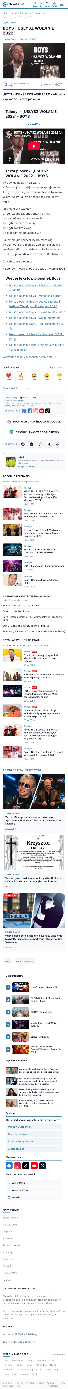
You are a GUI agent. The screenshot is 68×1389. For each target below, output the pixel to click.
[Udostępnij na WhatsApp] (40, 444)
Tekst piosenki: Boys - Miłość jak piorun (35, 295)
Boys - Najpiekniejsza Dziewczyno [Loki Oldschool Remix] (34, 631)
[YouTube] (41, 410)
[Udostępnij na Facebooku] (22, 444)
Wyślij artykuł (19, 1182)
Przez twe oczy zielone (20, 1141)
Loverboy (25, 1374)
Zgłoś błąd (60, 84)
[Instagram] (35, 410)
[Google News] (24, 410)
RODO (62, 1383)
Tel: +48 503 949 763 (19, 1341)
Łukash (19, 1365)
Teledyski (24, 13)
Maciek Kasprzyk (45, 1360)
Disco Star (8, 1266)
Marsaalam (41, 1365)
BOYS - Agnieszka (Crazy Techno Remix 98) (26, 625)
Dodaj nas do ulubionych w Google (18, 84)
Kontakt (16, 1197)
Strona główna (10, 13)
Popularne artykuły (16, 1060)
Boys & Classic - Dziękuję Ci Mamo (21, 605)
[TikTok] (47, 410)
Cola (6, 1360)
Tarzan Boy (17, 1360)
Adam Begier (11, 39)
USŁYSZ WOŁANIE (24, 961)
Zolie (14, 1374)
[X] (42, 1165)
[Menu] (61, 4)
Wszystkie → (58, 1354)
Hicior (53, 1365)
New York (8, 1369)
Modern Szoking (25, 1369)
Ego (57, 1369)
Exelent (30, 1360)
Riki (35, 1374)
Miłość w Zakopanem (19, 1126)
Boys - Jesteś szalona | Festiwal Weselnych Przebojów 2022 (32, 618)
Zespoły (7, 1280)
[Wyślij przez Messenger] (31, 444)
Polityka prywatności (52, 1384)
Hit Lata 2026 (10, 1224)
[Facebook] (30, 410)
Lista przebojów (14, 975)
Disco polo (37, 13)
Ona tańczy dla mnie (18, 1134)
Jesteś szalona (16, 1148)
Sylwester (8, 1259)
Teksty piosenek (12, 1245)
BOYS (7, 961)
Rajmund (8, 1365)
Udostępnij (47, 85)
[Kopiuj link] (57, 444)
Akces (49, 1369)
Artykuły (7, 1231)
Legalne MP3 (10, 1273)
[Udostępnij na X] (49, 444)
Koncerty (7, 1252)
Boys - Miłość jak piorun (16, 611)
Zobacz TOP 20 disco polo (16, 388)
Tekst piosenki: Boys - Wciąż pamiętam (35, 318)
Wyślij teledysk (20, 1190)
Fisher (39, 1369)
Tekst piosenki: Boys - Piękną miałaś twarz (37, 312)
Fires (6, 1374)
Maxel (29, 1365)
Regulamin (39, 1383)
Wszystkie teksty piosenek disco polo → (29, 357)
